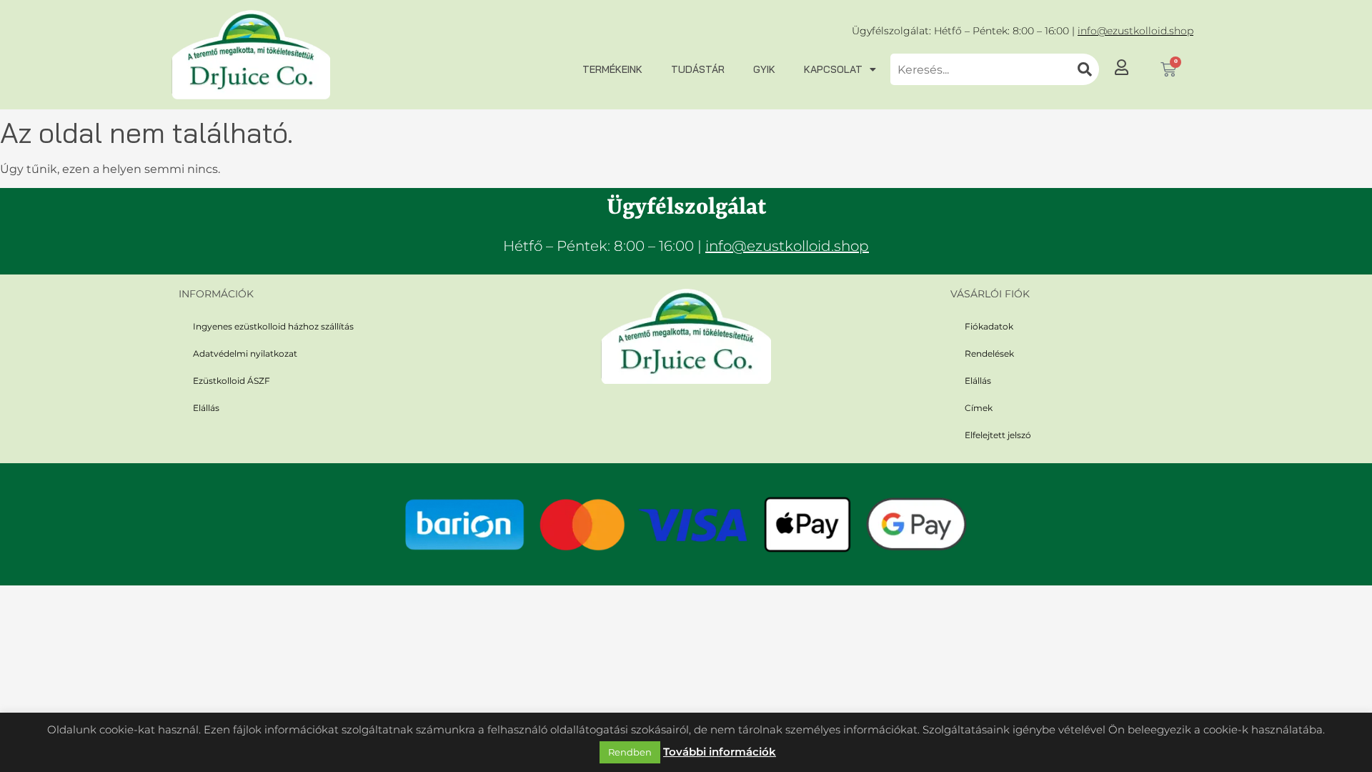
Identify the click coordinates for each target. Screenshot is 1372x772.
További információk (719, 751)
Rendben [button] (630, 752)
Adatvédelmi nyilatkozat (245, 353)
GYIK (764, 69)
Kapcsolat (833, 69)
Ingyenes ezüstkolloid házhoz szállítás (273, 326)
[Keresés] (1084, 69)
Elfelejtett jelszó (998, 435)
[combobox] (980, 69)
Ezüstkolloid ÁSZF (231, 380)
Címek (979, 407)
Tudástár (698, 69)
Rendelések (989, 353)
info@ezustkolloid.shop (1135, 30)
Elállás (206, 407)
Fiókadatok (989, 326)
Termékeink (612, 69)
